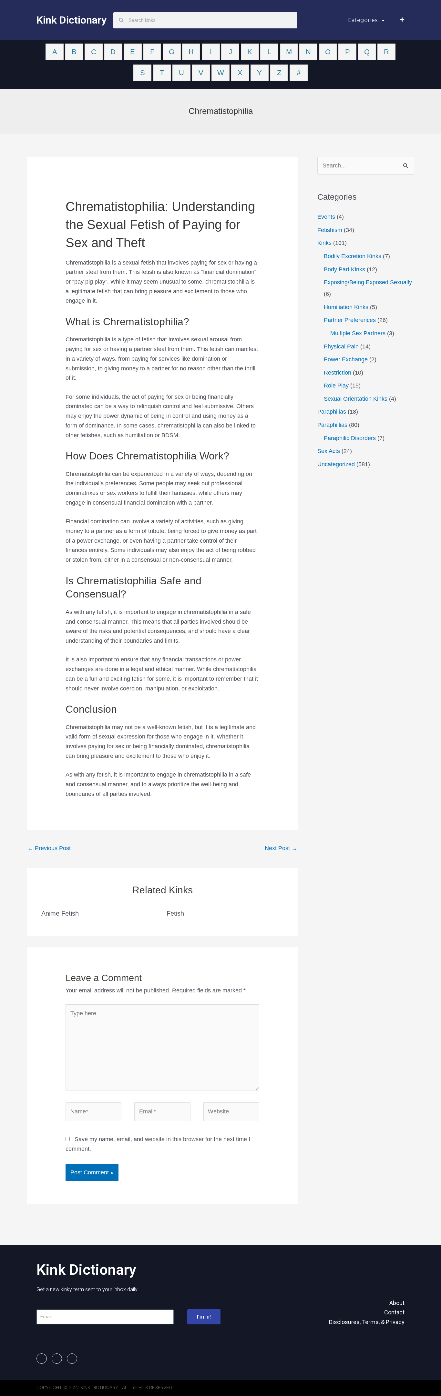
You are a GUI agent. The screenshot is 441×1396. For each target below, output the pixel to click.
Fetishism (329, 230)
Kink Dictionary (71, 20)
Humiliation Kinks (346, 307)
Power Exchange (346, 359)
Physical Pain (341, 346)
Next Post (281, 848)
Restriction (337, 372)
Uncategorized (336, 464)
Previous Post (49, 848)
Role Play (336, 385)
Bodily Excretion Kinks (352, 256)
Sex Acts (328, 451)
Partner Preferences (350, 320)
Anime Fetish (60, 913)
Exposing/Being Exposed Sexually (368, 282)
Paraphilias (331, 411)
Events (326, 217)
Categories (362, 20)
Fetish (175, 913)
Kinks (324, 243)
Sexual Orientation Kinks (355, 399)
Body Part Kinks (344, 269)
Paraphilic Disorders (350, 438)
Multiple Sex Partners (357, 333)
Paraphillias (332, 425)
